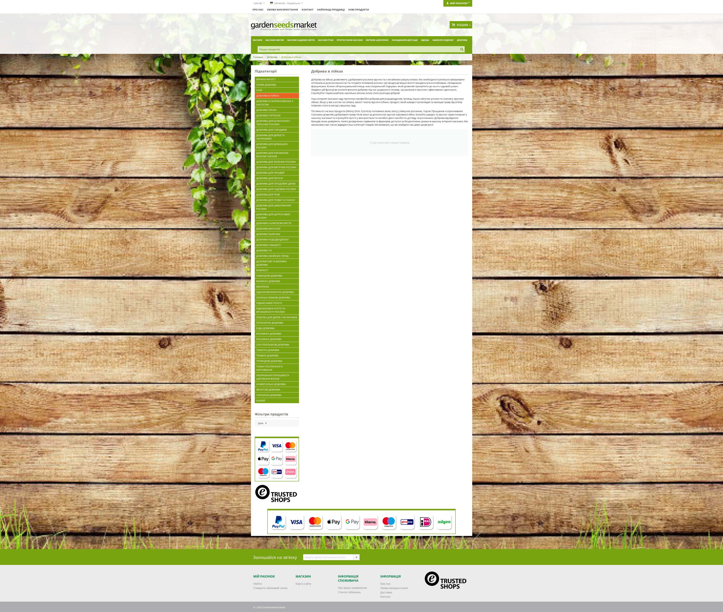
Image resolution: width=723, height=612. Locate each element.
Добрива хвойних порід (272, 256)
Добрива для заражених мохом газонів (272, 154)
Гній (259, 90)
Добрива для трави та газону (275, 200)
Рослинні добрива (268, 339)
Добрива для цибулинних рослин (273, 207)
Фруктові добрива (268, 389)
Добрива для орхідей (270, 172)
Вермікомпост (266, 79)
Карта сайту (303, 583)
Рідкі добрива (265, 328)
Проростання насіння (349, 40)
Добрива (462, 40)
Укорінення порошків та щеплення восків (272, 377)
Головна (258, 57)
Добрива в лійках (267, 95)
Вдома (425, 40)
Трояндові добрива (269, 361)
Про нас (257, 9)
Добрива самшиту (268, 245)
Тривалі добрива (267, 355)
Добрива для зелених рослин (276, 161)
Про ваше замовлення (352, 588)
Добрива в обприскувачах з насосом (274, 102)
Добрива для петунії (269, 178)
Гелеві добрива (266, 84)
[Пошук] (462, 49)
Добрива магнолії (268, 228)
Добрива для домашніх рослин (272, 145)
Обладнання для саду (405, 40)
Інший (260, 400)
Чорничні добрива (268, 395)
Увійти (257, 583)
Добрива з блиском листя (273, 223)
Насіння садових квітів (301, 40)
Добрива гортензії (268, 115)
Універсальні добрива (271, 384)
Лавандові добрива (269, 275)
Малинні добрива (268, 281)
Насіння (257, 40)
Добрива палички (268, 234)
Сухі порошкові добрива (272, 344)
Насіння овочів (274, 40)
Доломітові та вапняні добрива (271, 263)
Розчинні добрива (268, 333)
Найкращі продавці (331, 9)
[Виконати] (356, 557)
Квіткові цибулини (377, 40)
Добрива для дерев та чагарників (270, 137)
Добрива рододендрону (272, 239)
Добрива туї (264, 250)
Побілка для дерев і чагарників (276, 317)
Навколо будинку (443, 40)
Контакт (307, 9)
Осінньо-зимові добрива (273, 297)
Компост (262, 270)
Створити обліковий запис (270, 588)
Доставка (386, 592)
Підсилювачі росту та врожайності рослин (270, 310)
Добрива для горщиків (271, 129)
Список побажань (349, 592)
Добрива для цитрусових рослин (273, 216)
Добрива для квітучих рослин (276, 167)
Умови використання (282, 9)
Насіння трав (325, 40)
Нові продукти (358, 9)
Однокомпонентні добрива (275, 292)
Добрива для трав (268, 194)
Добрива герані (266, 110)
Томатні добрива (267, 350)
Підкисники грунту (269, 303)
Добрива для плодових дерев (275, 183)
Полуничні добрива (269, 322)
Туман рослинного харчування (269, 368)
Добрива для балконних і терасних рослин (273, 122)
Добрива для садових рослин (276, 189)
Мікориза (262, 286)
